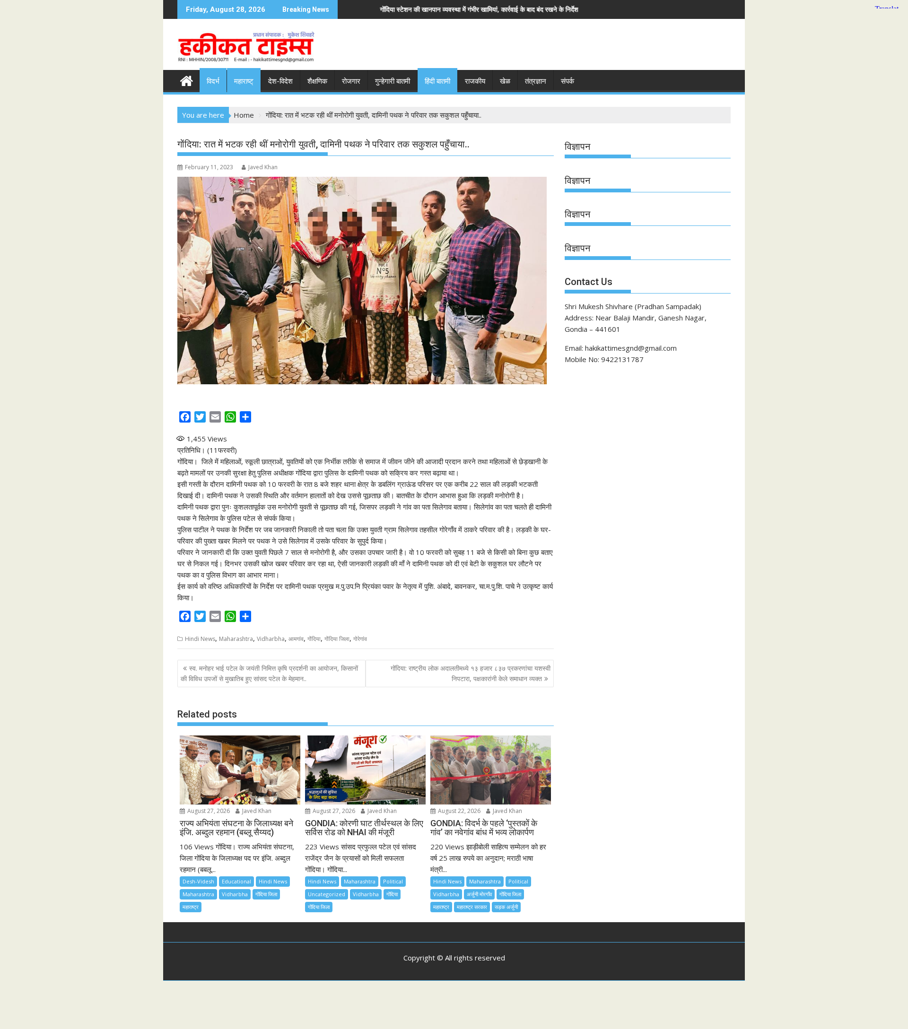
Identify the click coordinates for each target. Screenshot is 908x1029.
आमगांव (296, 639)
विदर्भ (213, 81)
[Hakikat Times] (186, 80)
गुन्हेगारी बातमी (392, 81)
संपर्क (567, 81)
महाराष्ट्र (191, 906)
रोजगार (351, 81)
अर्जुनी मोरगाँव (479, 894)
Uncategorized (326, 894)
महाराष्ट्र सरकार (472, 906)
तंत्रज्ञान (535, 81)
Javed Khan (263, 167)
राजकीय (475, 81)
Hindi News (200, 639)
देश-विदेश (280, 81)
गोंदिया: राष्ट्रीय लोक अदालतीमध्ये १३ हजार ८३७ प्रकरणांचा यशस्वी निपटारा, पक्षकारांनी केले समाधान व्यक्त (470, 673)
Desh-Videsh (198, 881)
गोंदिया (314, 639)
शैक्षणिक (317, 81)
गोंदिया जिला (336, 639)
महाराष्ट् (243, 81)
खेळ (505, 81)
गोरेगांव (360, 639)
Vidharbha (271, 639)
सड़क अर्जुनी (506, 906)
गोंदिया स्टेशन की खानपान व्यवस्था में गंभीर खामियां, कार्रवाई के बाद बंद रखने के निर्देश (370, 9)
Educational (236, 881)
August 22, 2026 (458, 811)
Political (393, 881)
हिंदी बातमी (437, 81)
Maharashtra (236, 639)
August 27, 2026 (208, 811)
